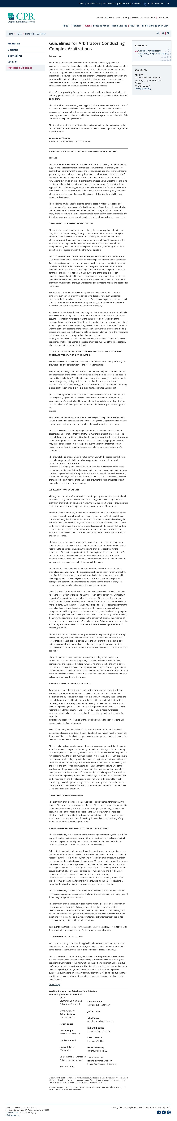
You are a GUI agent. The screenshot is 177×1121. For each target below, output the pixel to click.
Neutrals (134, 25)
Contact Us (163, 17)
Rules (81, 3)
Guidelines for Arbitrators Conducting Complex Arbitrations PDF (153, 53)
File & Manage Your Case (155, 25)
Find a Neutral (109, 3)
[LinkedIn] (159, 1112)
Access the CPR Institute (143, 17)
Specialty (12, 61)
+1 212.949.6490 (155, 3)
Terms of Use (150, 1107)
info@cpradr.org (12, 1115)
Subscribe (136, 3)
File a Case (124, 3)
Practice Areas (101, 25)
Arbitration (14, 43)
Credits (168, 1107)
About (66, 25)
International (15, 55)
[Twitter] (169, 1112)
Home (10, 33)
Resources (102, 17)
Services (76, 25)
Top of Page (54, 984)
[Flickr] (164, 1112)
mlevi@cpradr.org (143, 88)
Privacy (161, 1107)
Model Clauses (93, 3)
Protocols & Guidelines (35, 33)
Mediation (13, 49)
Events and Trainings (119, 17)
